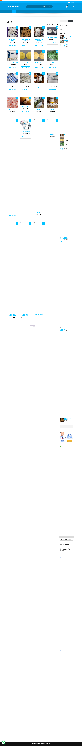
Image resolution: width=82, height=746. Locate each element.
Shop (14, 11)
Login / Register (71, 2)
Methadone (13, 6)
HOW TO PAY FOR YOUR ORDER (33, 11)
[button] (3, 742)
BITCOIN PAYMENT (21, 11)
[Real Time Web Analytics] (2, 0)
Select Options (12, 45)
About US (54, 11)
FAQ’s (48, 11)
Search (70, 20)
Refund (43, 11)
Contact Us (61, 11)
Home (10, 11)
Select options (12, 89)
